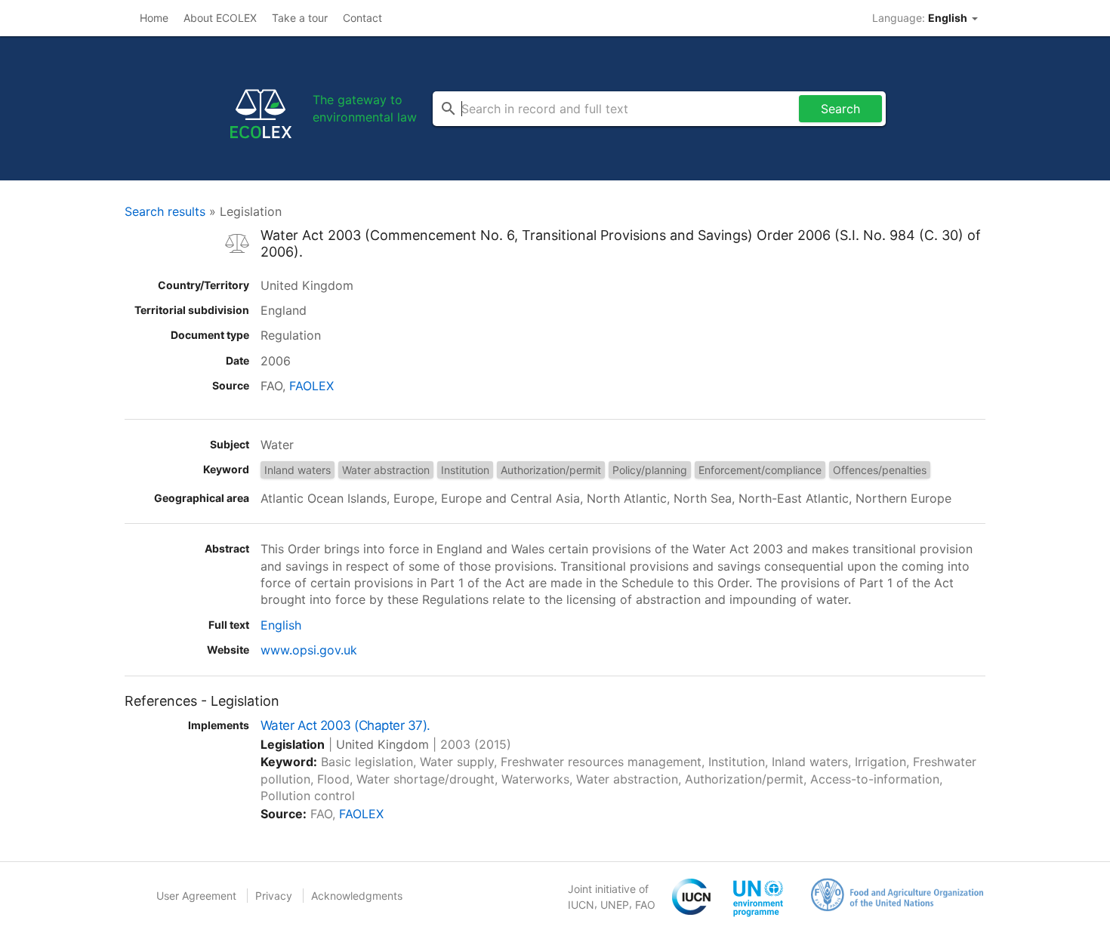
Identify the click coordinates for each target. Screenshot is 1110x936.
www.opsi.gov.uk (309, 649)
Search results (165, 211)
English (281, 625)
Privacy (273, 895)
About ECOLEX (220, 17)
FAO (645, 904)
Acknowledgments (356, 895)
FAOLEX (311, 385)
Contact (362, 17)
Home (154, 17)
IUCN (581, 904)
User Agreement (196, 895)
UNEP (614, 904)
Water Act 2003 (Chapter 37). (345, 725)
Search (840, 108)
